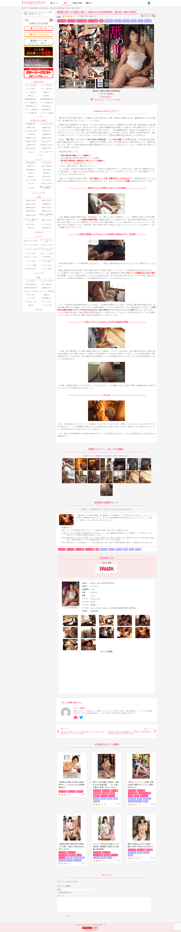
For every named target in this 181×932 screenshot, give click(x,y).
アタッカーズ (98, 99)
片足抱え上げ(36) (30, 141)
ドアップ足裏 (81, 21)
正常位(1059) (30, 127)
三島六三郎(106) (30, 284)
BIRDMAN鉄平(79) (30, 288)
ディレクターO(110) (46, 281)
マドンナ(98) (30, 261)
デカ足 (130, 795)
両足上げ (126, 21)
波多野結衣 (107, 97)
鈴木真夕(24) (46, 228)
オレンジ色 (71, 21)
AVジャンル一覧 (38, 193)
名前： (59, 889)
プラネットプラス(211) (30, 245)
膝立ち (140, 21)
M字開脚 (96, 798)
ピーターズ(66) (46, 269)
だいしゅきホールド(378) (46, 152)
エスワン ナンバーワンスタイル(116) (46, 249)
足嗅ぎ (115, 798)
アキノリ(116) (30, 253)
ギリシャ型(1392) (30, 85)
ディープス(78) (46, 265)
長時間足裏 (97, 793)
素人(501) (46, 173)
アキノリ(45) (30, 295)
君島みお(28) (30, 211)
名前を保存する (65, 892)
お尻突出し (147, 798)
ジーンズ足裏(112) (31, 113)
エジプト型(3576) (46, 85)
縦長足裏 (96, 795)
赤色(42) (30, 96)
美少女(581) (46, 169)
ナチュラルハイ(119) (30, 249)
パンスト (112, 795)
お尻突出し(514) (30, 138)
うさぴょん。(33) (30, 302)
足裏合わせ (109, 21)
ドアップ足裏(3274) (30, 103)
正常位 (103, 798)
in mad (117, 99)
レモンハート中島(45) (46, 291)
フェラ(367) (30, 187)
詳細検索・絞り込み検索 (38, 23)
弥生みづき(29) (46, 207)
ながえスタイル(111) (30, 257)
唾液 (101, 21)
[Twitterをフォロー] (81, 717)
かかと (136, 795)
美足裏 (112, 793)
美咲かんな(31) (31, 204)
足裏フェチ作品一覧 (39, 34)
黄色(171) (46, 92)
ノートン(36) (30, 298)
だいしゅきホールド (135, 801)
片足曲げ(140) (30, 145)
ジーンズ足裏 (93, 21)
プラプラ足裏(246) (47, 103)
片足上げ (118, 21)
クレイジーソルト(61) (31, 291)
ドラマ (98, 608)
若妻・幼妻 (128, 608)
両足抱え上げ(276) (47, 145)
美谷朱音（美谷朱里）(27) (46, 215)
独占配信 (120, 608)
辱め (134, 608)
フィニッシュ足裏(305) (30, 109)
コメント (60, 896)
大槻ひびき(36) (31, 200)
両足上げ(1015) (31, 148)
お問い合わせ (98, 925)
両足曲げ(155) (46, 148)
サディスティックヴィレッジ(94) (46, 261)
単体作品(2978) (31, 163)
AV (67, 3)
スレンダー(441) (30, 180)
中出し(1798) (46, 163)
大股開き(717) (46, 134)
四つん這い (132, 798)
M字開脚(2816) (30, 124)
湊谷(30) (30, 305)
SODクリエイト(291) (30, 241)
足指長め (105, 793)
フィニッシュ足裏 (145, 793)
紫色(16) (46, 96)
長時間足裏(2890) (30, 99)
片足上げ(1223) (46, 141)
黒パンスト (144, 795)
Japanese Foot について (84, 925)
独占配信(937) (30, 169)
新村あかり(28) (31, 215)
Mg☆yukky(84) (46, 284)
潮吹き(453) (46, 176)
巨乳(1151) (30, 166)
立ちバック (77, 860)
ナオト (92, 595)
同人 (90, 3)
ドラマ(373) (30, 183)
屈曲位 (82, 857)
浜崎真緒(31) (46, 204)
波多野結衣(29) (31, 207)
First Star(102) (46, 257)
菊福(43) (46, 295)
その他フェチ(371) (47, 183)
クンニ (92, 608)
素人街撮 (78, 3)
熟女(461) (31, 176)
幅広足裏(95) (46, 106)
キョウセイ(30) (46, 305)
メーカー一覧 (38, 273)
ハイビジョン (105, 608)
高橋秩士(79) (46, 288)
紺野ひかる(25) (46, 220)
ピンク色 (114, 790)
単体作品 (114, 608)
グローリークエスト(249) (46, 240)
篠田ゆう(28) (46, 211)
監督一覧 (38, 309)
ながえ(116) (30, 281)
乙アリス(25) (46, 224)
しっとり (104, 795)
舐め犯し (110, 94)
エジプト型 (61, 21)
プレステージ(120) (47, 245)
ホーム (55, 3)
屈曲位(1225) (46, 127)
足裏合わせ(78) (46, 138)
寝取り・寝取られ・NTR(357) (46, 187)
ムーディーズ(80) (30, 265)
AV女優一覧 (38, 232)
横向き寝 (148, 21)
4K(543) (30, 173)
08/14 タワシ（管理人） (38, 42)
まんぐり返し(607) (31, 131)
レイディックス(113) (46, 253)
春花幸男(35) (46, 298)
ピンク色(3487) (31, 92)
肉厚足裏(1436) (31, 106)
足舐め (133, 21)
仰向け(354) (46, 131)
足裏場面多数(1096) (46, 99)
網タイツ (80, 791)
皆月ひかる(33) (46, 200)
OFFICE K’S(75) (30, 269)
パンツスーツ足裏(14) (46, 113)
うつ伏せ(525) (30, 134)
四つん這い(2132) (46, 124)
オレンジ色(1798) (46, 89)
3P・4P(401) (46, 180)
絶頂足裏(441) (46, 109)
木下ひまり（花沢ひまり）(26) (30, 220)
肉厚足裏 (149, 849)
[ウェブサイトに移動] (76, 717)
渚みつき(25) (30, 224)
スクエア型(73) (31, 89)
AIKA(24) (30, 228)
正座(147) (31, 152)
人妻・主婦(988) (46, 166)
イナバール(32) (46, 302)
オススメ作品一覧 (40, 28)
